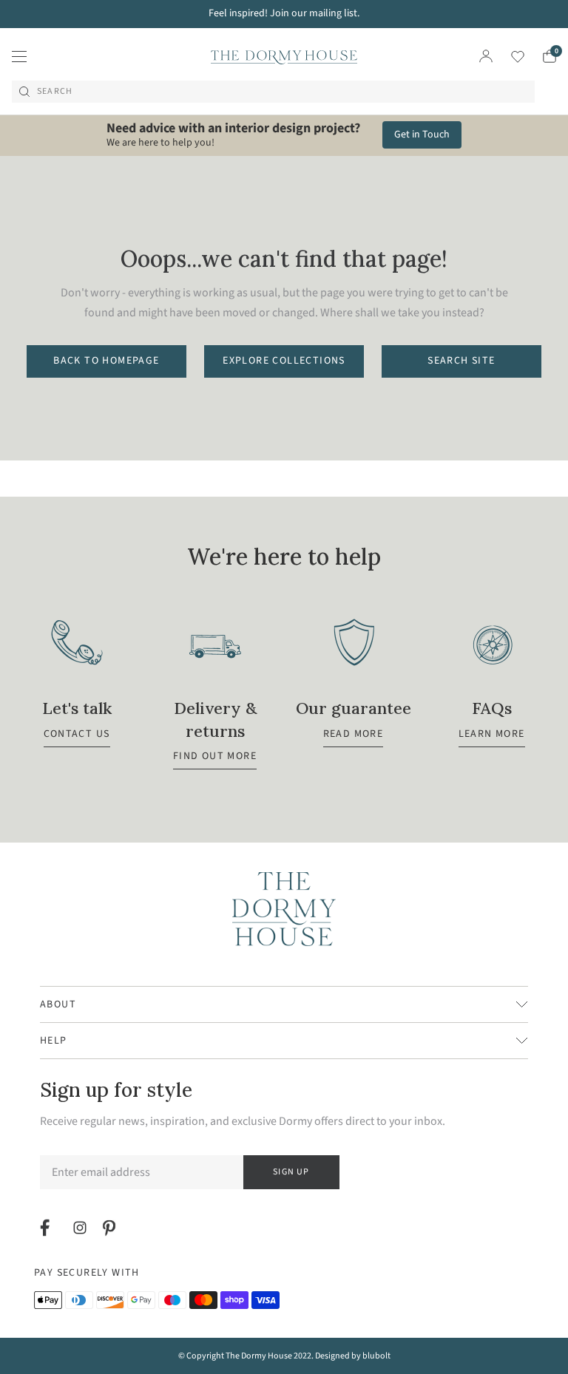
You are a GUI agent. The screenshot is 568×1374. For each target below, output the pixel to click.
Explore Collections (284, 360)
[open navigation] (19, 56)
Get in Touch (422, 134)
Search (54, 92)
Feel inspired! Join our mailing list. (284, 13)
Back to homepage (106, 360)
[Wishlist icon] (508, 56)
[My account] (486, 56)
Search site (461, 360)
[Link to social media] (47, 1228)
